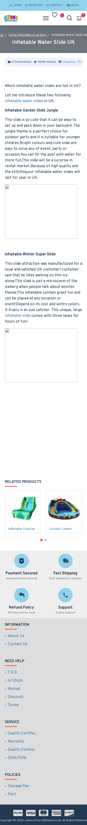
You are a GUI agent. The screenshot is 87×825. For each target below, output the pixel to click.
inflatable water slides (24, 101)
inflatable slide (17, 315)
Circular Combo (60, 529)
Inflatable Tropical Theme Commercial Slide (24, 529)
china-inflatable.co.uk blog (27, 35)
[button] (41, 540)
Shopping (69, 62)
